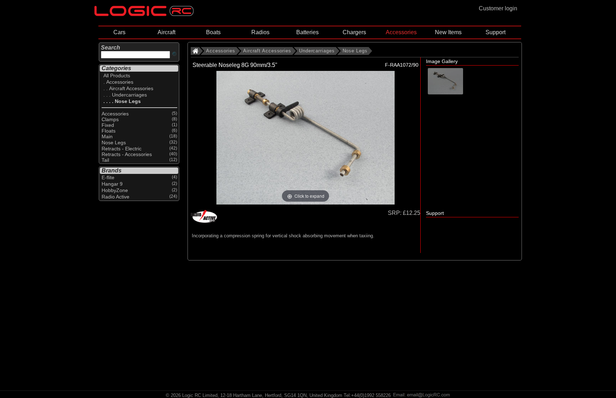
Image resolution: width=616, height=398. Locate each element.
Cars (119, 32)
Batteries (307, 32)
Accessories (401, 32)
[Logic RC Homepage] (144, 14)
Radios (260, 32)
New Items (448, 32)
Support (495, 32)
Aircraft (166, 32)
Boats (213, 32)
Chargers (354, 32)
